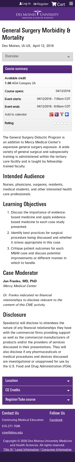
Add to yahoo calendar (57, 114)
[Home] (37, 12)
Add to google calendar (51, 114)
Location (11, 381)
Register (42, 4)
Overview (11, 56)
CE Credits (12, 390)
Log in (26, 4)
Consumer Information (56, 449)
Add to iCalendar (62, 114)
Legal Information (27, 449)
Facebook (56, 420)
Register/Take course (20, 400)
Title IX (8, 449)
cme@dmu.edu (12, 432)
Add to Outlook (67, 114)
